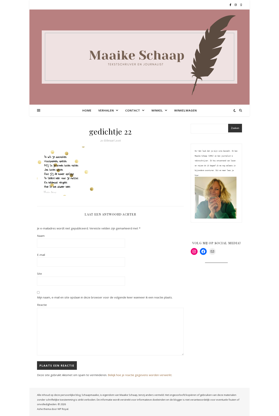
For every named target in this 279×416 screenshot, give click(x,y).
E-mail (41, 255)
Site (39, 273)
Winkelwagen (185, 110)
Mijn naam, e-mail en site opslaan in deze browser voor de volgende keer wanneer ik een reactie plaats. (105, 297)
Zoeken (235, 128)
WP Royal (63, 409)
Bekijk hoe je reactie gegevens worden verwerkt (140, 375)
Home (86, 110)
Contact (132, 110)
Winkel (157, 110)
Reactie (42, 305)
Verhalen (106, 110)
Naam (41, 236)
